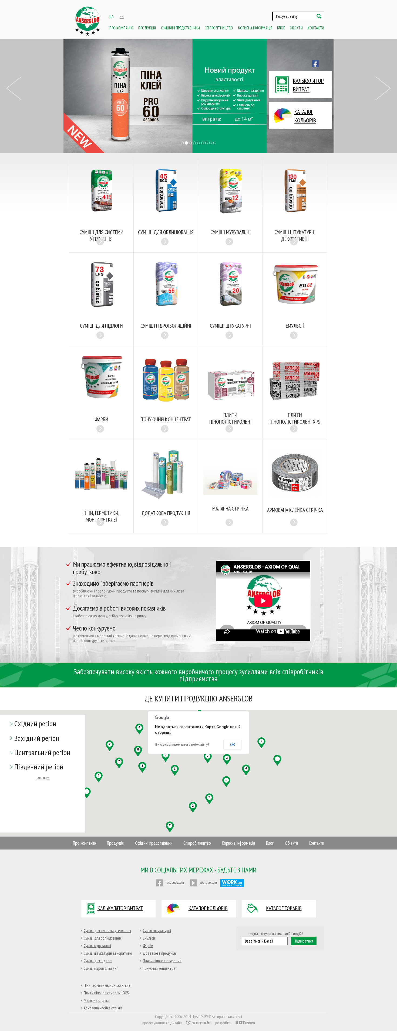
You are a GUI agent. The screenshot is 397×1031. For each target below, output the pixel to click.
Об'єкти (291, 843)
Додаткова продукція (160, 953)
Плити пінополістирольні (162, 960)
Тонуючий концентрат (160, 968)
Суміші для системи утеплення (107, 930)
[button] (14, 114)
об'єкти (296, 28)
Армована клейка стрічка (103, 1008)
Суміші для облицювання (103, 938)
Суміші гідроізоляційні (100, 968)
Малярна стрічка (97, 1000)
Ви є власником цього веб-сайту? (182, 744)
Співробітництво (219, 28)
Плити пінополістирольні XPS (106, 992)
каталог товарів (284, 908)
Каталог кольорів (208, 908)
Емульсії (149, 938)
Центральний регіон (42, 752)
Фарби (148, 945)
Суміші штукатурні (157, 930)
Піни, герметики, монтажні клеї (108, 985)
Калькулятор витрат (120, 908)
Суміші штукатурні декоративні (108, 953)
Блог (281, 28)
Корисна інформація (255, 28)
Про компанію (121, 28)
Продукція (147, 28)
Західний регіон (36, 738)
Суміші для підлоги (98, 960)
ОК (232, 744)
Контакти (316, 28)
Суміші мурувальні (97, 945)
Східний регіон (35, 723)
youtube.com (208, 882)
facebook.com (175, 882)
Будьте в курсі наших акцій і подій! (276, 933)
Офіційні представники (180, 28)
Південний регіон (38, 767)
